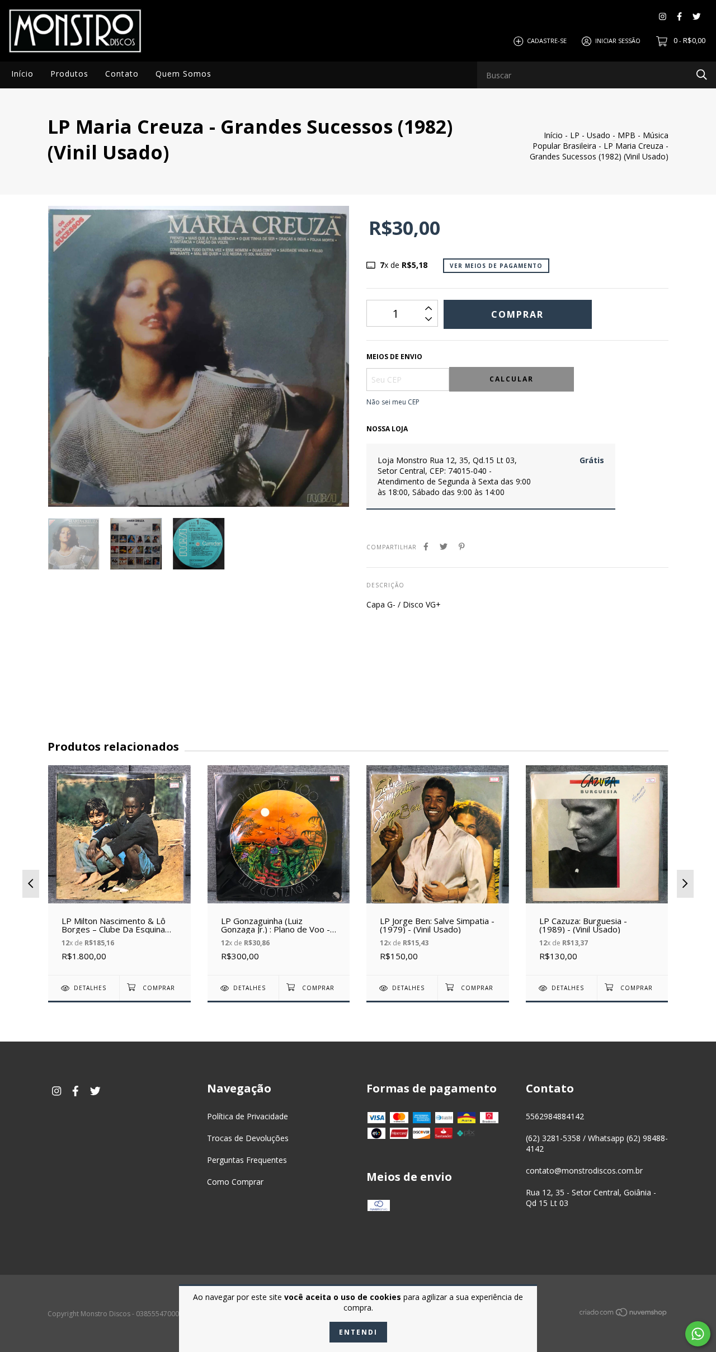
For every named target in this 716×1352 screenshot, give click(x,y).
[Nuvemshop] (623, 1314)
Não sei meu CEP (393, 402)
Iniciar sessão (617, 40)
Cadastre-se (547, 40)
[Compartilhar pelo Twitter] (443, 546)
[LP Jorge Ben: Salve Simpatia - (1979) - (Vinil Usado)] (437, 870)
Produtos (69, 73)
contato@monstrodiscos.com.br (584, 1170)
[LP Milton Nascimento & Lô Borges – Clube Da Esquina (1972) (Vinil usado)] (119, 870)
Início (22, 73)
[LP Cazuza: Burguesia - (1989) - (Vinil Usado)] (597, 870)
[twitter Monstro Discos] (696, 16)
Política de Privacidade (247, 1116)
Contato (122, 73)
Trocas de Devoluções (248, 1138)
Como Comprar (235, 1181)
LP (575, 135)
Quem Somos (183, 73)
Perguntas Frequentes (247, 1160)
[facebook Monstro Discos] (679, 16)
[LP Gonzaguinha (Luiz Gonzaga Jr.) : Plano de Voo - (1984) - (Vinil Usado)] (279, 870)
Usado (598, 135)
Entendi (358, 1332)
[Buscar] (702, 74)
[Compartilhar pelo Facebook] (426, 546)
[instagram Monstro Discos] (662, 16)
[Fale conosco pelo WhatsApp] (697, 1333)
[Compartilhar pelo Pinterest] (461, 546)
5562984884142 (555, 1116)
